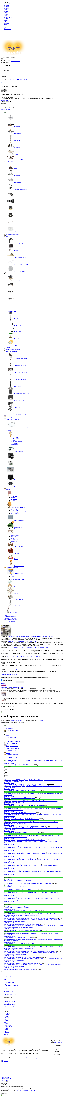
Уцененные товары (9, 621)
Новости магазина (7, 680)
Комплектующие (11, 750)
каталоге (41, 720)
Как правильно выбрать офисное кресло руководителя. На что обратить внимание (30, 636)
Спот (7, 735)
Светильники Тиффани (12, 730)
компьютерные (15, 535)
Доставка (6, 5)
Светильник (9, 728)
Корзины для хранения (17, 579)
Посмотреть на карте (32, 1058)
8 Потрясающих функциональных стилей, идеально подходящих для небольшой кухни (31, 669)
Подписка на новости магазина (9, 674)
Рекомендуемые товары (10, 619)
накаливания (14, 444)
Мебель (8, 753)
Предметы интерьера (12, 754)
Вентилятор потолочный (13, 741)
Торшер (8, 739)
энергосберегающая (16, 441)
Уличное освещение (11, 743)
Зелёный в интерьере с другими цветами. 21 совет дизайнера (24, 656)
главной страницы (15, 720)
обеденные (14, 499)
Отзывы (6, 8)
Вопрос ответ (8, 17)
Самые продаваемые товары (9, 757)
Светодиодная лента (12, 746)
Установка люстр (5, 697)
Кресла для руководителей (18, 512)
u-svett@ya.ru (58, 1042)
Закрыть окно (4, 100)
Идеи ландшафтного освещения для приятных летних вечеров (24, 663)
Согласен (3, 1093)
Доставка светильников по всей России (12, 687)
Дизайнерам (7, 15)
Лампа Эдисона (15, 438)
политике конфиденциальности (26, 1090)
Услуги (6, 9)
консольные (14, 541)
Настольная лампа (11, 737)
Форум (6, 24)
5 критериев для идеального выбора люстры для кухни (22, 641)
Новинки (6, 615)
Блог (5, 12)
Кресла (13, 528)
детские (13, 538)
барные (13, 497)
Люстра (8, 725)
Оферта (6, 20)
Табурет (13, 500)
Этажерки (13, 576)
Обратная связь (5, 1077)
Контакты (7, 18)
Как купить (7, 3)
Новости (6, 14)
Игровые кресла (15, 510)
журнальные (14, 539)
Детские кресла (15, 509)
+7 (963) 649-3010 (6, 1078)
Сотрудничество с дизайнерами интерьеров (13, 702)
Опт (5, 21)
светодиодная (14, 440)
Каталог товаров (5, 109)
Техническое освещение (13, 748)
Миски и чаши (15, 574)
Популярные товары (10, 616)
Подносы (13, 577)
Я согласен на (16, 79)
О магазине (7, 23)
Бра (7, 732)
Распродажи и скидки (10, 618)
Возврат (6, 6)
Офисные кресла (15, 513)
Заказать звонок (15, 61)
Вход (5, 27)
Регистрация (7, 29)
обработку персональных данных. (20, 79)
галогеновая (14, 443)
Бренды (6, 11)
